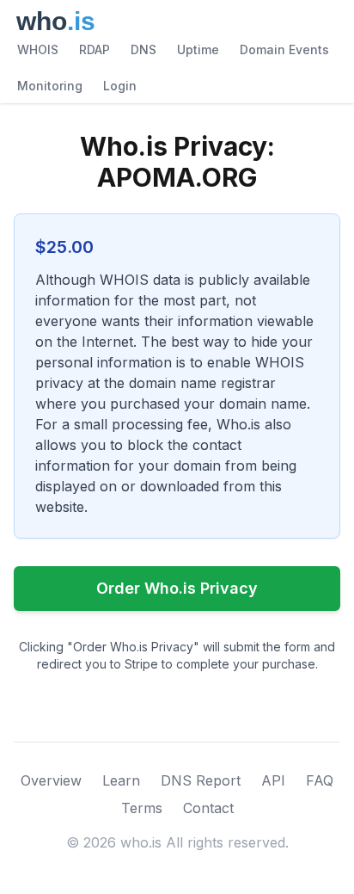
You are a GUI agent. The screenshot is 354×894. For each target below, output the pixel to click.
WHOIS (37, 49)
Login (120, 85)
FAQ (319, 780)
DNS (143, 49)
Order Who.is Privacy (177, 588)
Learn (121, 780)
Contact (208, 808)
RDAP (94, 49)
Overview (51, 780)
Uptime (198, 49)
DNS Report (201, 780)
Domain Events (284, 49)
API (273, 780)
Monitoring (49, 85)
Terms (141, 808)
